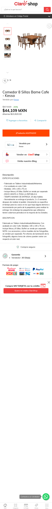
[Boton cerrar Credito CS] (49, 282)
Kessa (16, 99)
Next (7, 69)
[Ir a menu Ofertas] (36, 505)
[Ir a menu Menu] (47, 505)
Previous (7, 23)
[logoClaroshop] (26, 3)
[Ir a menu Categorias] (15, 505)
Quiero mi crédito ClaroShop (26, 291)
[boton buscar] (47, 9)
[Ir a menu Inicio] (5, 505)
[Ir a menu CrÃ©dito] (26, 505)
